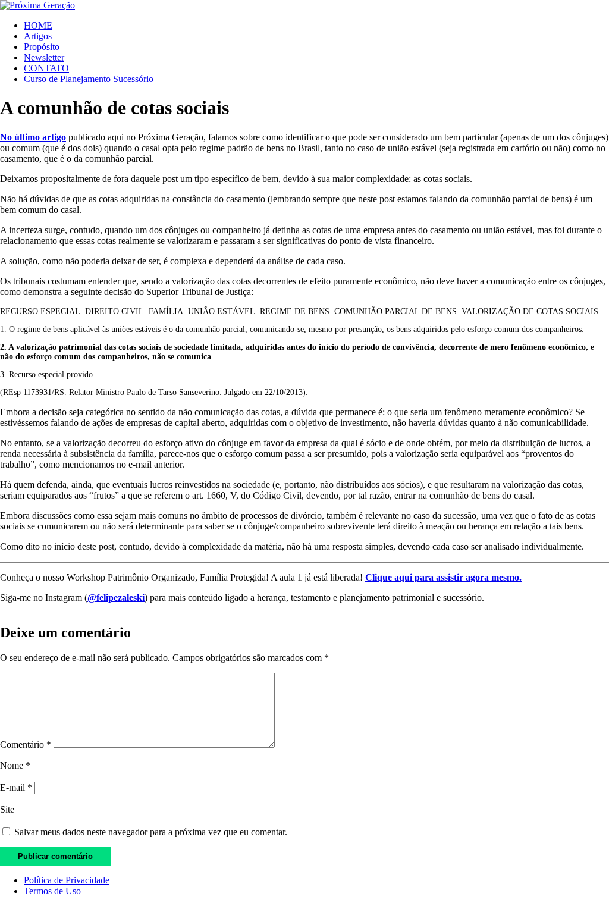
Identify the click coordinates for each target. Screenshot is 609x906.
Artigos (38, 36)
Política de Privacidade (66, 880)
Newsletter (44, 57)
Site (7, 809)
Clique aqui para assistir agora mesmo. (443, 577)
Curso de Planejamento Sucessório (88, 79)
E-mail (16, 787)
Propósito (41, 47)
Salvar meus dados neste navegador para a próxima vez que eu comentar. (150, 832)
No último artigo (33, 137)
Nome (15, 765)
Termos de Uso (52, 891)
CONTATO (46, 68)
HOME (38, 25)
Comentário (25, 744)
